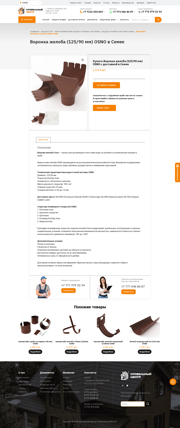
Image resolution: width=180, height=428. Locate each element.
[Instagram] (122, 385)
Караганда (67, 381)
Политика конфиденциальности (135, 393)
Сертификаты (46, 377)
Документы (92, 20)
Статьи (106, 3)
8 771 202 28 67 (91, 392)
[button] (82, 60)
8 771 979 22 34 (91, 395)
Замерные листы (47, 384)
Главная (34, 31)
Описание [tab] (43, 140)
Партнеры (22, 381)
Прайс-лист (151, 3)
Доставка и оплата (76, 20)
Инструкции (45, 381)
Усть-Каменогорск (71, 392)
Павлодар (67, 384)
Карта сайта (126, 396)
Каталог (46, 20)
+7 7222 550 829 (93, 11)
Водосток (47, 31)
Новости (97, 3)
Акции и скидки (59, 20)
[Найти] (158, 19)
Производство (128, 3)
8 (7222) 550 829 (96, 383)
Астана (66, 377)
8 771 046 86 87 (91, 398)
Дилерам (140, 3)
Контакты (124, 20)
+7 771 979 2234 (91, 407)
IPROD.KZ (112, 421)
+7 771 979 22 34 (151, 11)
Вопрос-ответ (76, 3)
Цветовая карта (47, 388)
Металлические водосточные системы (77, 31)
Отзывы (87, 3)
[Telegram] (127, 385)
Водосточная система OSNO (118, 31)
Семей (66, 388)
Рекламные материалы (50, 392)
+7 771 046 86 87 (123, 11)
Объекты (115, 3)
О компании (23, 377)
